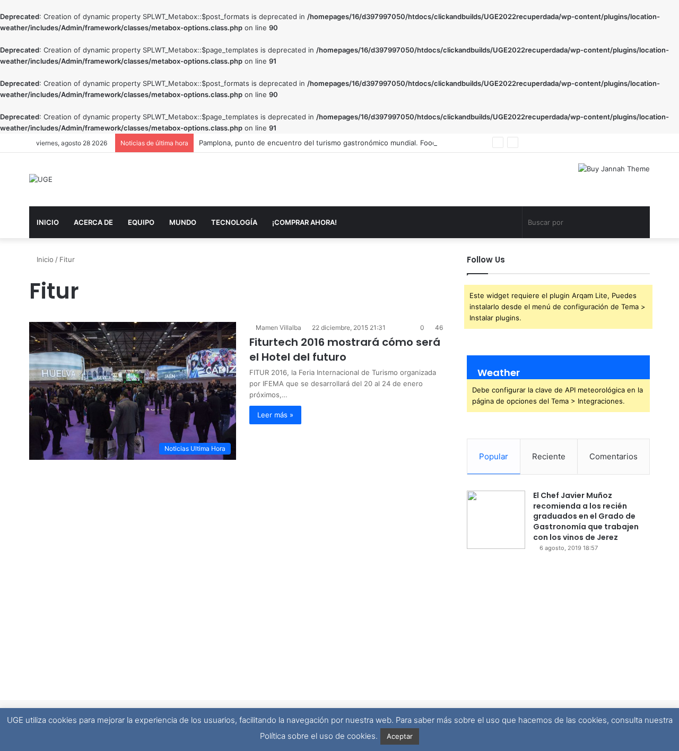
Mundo (182, 222)
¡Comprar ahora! (304, 222)
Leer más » (275, 415)
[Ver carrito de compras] (493, 210)
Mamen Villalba (278, 327)
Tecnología (234, 222)
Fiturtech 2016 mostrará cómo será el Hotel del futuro (344, 349)
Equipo (141, 222)
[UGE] (41, 179)
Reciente (548, 456)
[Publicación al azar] (509, 210)
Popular (493, 456)
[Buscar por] (639, 210)
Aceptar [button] (400, 736)
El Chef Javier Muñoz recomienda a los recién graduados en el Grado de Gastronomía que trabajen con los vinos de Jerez (586, 516)
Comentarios (613, 456)
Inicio (48, 222)
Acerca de (93, 222)
